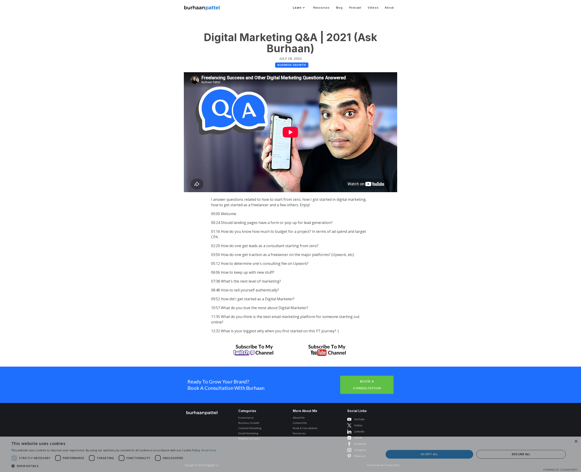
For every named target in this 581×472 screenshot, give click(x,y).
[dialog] (290, 454)
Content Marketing (249, 428)
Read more (209, 450)
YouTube (359, 419)
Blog (339, 7)
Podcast (355, 7)
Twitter (358, 425)
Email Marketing (248, 433)
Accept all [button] (429, 454)
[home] (202, 6)
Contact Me (300, 423)
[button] (298, 8)
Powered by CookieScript (560, 469)
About (389, 7)
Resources (321, 7)
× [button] (576, 441)
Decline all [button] (521, 454)
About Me (299, 417)
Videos (373, 7)
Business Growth (248, 423)
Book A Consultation (367, 384)
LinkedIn (359, 431)
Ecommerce (246, 417)
